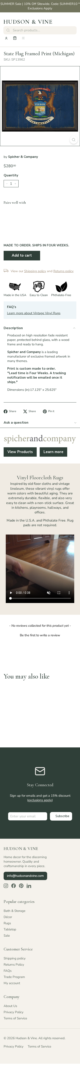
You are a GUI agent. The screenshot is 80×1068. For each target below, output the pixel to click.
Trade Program (14, 977)
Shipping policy (15, 958)
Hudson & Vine (27, 21)
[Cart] (15, 38)
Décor (8, 917)
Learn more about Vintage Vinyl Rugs (33, 313)
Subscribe (62, 816)
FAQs (8, 971)
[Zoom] (74, 140)
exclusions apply (40, 800)
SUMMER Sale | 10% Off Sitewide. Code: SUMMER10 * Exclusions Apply (40, 6)
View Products (20, 451)
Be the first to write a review (40, 635)
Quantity (11, 175)
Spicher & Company (23, 157)
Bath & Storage (14, 911)
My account (12, 983)
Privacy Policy (13, 1012)
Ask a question (16, 422)
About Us (10, 1006)
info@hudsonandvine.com (25, 876)
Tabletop (10, 929)
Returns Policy (14, 964)
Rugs (7, 923)
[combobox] (40, 30)
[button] (40, 635)
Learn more (53, 451)
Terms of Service (15, 1018)
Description (13, 328)
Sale (7, 935)
